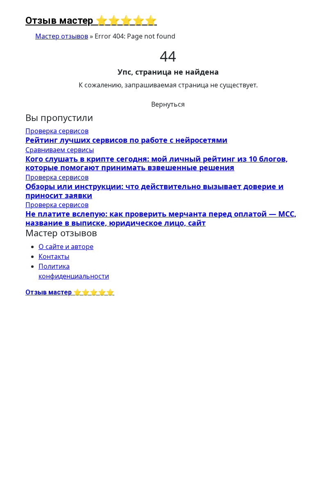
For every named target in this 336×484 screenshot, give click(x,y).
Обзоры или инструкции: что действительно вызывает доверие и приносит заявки (154, 190)
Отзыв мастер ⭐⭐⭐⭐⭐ (91, 20)
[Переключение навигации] (30, 11)
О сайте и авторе (66, 246)
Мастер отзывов (61, 36)
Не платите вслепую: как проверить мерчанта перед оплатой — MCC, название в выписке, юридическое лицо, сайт (160, 218)
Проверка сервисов (57, 130)
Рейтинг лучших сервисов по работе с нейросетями (126, 140)
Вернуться (168, 104)
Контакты (54, 256)
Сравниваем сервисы (59, 149)
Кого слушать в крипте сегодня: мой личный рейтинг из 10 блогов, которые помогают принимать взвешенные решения (156, 163)
